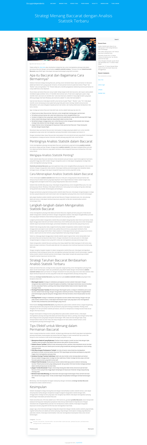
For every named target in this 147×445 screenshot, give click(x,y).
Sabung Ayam (104, 3)
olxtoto (100, 89)
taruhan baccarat (46, 423)
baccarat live (41, 421)
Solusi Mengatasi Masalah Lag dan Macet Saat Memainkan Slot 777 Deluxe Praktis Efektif (108, 62)
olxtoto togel (101, 85)
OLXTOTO (79, 443)
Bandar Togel (63, 3)
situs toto (42, 67)
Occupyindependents (35, 3)
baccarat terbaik (58, 421)
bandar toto (101, 93)
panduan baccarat (75, 421)
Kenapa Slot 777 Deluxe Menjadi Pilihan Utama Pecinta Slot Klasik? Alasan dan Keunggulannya (108, 68)
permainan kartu (85, 421)
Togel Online (115, 3)
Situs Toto (100, 79)
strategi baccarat (37, 423)
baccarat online (49, 421)
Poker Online (85, 3)
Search (117, 39)
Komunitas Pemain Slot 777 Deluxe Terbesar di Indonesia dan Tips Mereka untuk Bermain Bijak (108, 57)
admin (32, 64)
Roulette (95, 3)
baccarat (35, 421)
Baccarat (53, 3)
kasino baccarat (66, 421)
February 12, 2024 (40, 64)
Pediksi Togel (74, 3)
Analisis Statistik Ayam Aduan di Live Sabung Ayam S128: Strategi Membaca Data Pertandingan (107, 47)
